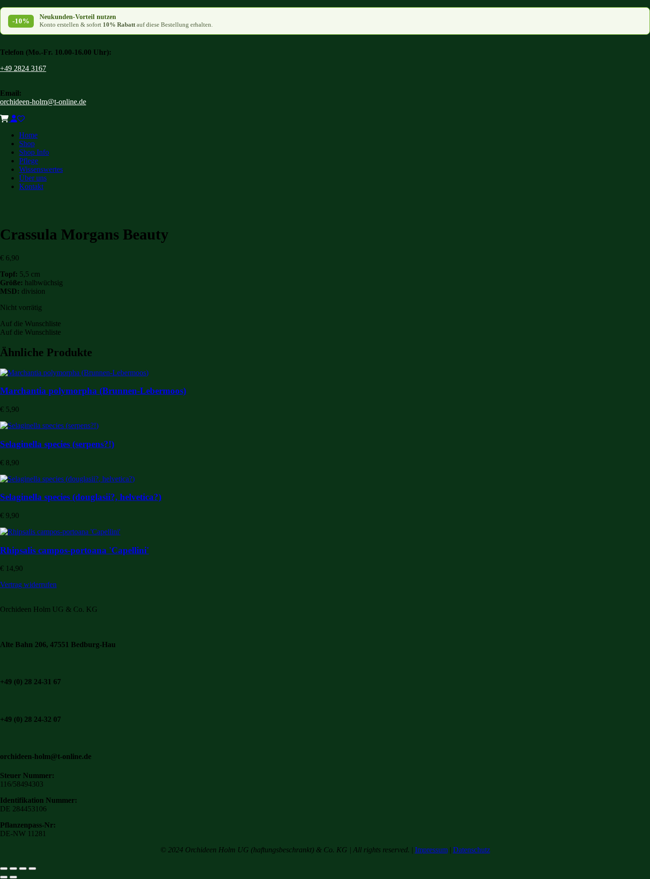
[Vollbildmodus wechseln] (13, 868)
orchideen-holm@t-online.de (43, 102)
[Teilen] (23, 868)
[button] (30, 324)
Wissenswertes (41, 169)
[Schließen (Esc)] (32, 868)
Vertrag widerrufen (28, 584)
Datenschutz (471, 850)
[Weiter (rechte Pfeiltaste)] (13, 877)
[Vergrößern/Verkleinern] (4, 868)
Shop (27, 144)
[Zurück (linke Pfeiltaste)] (4, 877)
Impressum (431, 850)
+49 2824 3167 (23, 68)
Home (28, 135)
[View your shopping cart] (5, 119)
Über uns (33, 178)
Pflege (28, 161)
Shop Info (34, 152)
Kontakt (31, 186)
